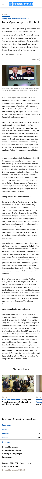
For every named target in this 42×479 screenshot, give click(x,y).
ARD (12, 463)
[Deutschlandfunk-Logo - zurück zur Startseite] (21, 4)
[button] (3, 4)
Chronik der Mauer (10, 466)
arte (30, 463)
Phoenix (23, 463)
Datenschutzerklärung (11, 450)
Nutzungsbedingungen (12, 454)
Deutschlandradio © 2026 (13, 470)
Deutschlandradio (10, 447)
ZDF (17, 463)
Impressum (7, 457)
